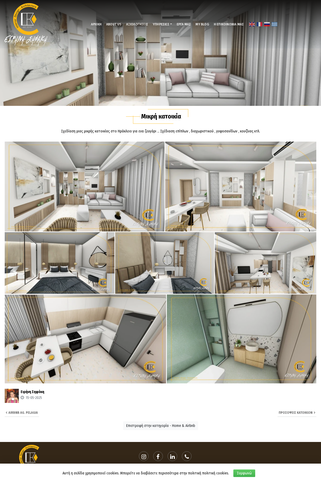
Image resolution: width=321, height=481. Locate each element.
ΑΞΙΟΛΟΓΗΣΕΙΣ (137, 24)
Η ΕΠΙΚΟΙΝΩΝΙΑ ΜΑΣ (229, 24)
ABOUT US (113, 24)
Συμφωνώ (244, 473)
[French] (260, 24)
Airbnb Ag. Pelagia (22, 413)
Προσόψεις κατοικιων (296, 413)
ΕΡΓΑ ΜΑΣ (184, 24)
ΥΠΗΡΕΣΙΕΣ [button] (161, 24)
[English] (252, 24)
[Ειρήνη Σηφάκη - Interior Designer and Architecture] (26, 24)
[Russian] (267, 24)
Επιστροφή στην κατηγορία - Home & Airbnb (160, 425)
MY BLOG (202, 24)
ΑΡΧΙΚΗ (96, 24)
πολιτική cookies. (215, 473)
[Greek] (275, 24)
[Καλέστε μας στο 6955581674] (187, 456)
